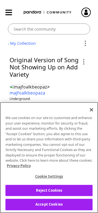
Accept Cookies (49, 204)
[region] (49, 157)
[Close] (91, 110)
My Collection (23, 43)
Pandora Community (47, 12)
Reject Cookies (49, 190)
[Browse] (11, 12)
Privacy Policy (19, 165)
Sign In (88, 12)
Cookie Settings (49, 176)
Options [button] (85, 43)
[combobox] (49, 28)
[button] (83, 62)
